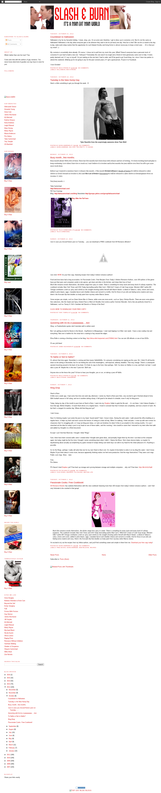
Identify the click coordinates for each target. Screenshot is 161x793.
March (11, 745)
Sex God (72, 147)
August (11, 729)
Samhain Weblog (10, 644)
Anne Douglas (9, 598)
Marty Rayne (8, 131)
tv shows (89, 147)
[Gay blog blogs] (80, 790)
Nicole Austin (8, 633)
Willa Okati (8, 652)
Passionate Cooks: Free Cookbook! (67, 482)
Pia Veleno (78, 472)
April (10, 741)
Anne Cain (7, 112)
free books (61, 547)
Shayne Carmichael (11, 649)
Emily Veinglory (9, 606)
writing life (88, 472)
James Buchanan (10, 115)
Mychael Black (9, 630)
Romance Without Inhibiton (13, 641)
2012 (9, 687)
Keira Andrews (62, 147)
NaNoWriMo (71, 377)
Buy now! (7, 282)
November (12, 693)
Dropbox (107, 403)
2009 (9, 761)
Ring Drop (55, 388)
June (10, 735)
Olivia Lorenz (8, 636)
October (12, 696)
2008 (9, 764)
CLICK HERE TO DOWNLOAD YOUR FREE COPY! (68, 309)
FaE (5, 609)
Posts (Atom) (64, 559)
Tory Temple (8, 141)
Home (104, 555)
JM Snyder (8, 619)
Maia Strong (71, 69)
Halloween (61, 69)
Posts (9, 40)
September (13, 726)
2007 (9, 767)
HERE (59, 275)
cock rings (61, 472)
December (12, 690)
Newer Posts (54, 555)
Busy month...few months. (62, 157)
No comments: (83, 68)
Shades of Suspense (11, 646)
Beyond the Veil (9, 603)
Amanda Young (9, 109)
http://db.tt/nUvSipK (145, 467)
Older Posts (153, 555)
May (10, 738)
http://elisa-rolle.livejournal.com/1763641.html (102, 338)
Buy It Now (8, 181)
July (10, 732)
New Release (84, 547)
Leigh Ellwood (9, 125)
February (12, 748)
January (12, 751)
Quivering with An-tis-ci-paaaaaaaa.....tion (70, 323)
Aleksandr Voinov (10, 107)
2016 (9, 675)
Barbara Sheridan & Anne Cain (14, 601)
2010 (9, 758)
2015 (9, 678)
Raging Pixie (8, 638)
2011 (9, 755)
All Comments (12, 44)
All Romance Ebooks (57, 486)
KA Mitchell (8, 117)
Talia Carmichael (63, 231)
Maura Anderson (9, 133)
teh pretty (80, 147)
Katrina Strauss (9, 120)
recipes (93, 547)
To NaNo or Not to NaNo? (62, 357)
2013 (9, 684)
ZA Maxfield (8, 144)
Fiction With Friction (11, 611)
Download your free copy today (141, 542)
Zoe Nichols (8, 654)
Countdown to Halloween (62, 37)
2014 (9, 681)
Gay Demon (8, 614)
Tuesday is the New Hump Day (64, 80)
